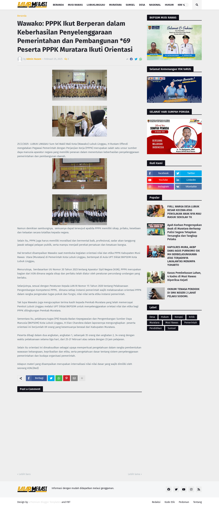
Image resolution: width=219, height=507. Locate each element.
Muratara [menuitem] (115, 4)
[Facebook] (131, 59)
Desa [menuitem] (142, 4)
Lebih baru (25, 474)
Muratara (154, 322)
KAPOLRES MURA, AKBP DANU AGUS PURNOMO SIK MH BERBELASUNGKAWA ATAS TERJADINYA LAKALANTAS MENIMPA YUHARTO (183, 256)
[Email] (74, 378)
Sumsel (172, 328)
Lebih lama (134, 474)
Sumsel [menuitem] (130, 4)
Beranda (22, 16)
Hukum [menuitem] (169, 4)
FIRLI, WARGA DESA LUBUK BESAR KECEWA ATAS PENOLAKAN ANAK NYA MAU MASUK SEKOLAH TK (184, 212)
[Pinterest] (66, 378)
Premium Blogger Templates (45, 502)
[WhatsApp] (140, 59)
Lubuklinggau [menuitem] (96, 4)
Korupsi (179, 317)
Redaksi (156, 502)
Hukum (165, 317)
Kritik (192, 317)
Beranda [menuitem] (58, 4)
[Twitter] (136, 59)
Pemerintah (190, 322)
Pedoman (184, 502)
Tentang (197, 502)
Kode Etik (170, 502)
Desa (152, 317)
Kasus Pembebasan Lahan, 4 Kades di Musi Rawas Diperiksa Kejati (184, 276)
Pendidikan (156, 328)
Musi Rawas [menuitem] (75, 4)
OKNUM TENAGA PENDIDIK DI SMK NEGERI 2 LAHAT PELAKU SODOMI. (183, 292)
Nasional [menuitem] (155, 4)
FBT (68, 502)
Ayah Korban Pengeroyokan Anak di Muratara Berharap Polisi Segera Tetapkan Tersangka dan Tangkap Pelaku (184, 232)
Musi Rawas (171, 322)
